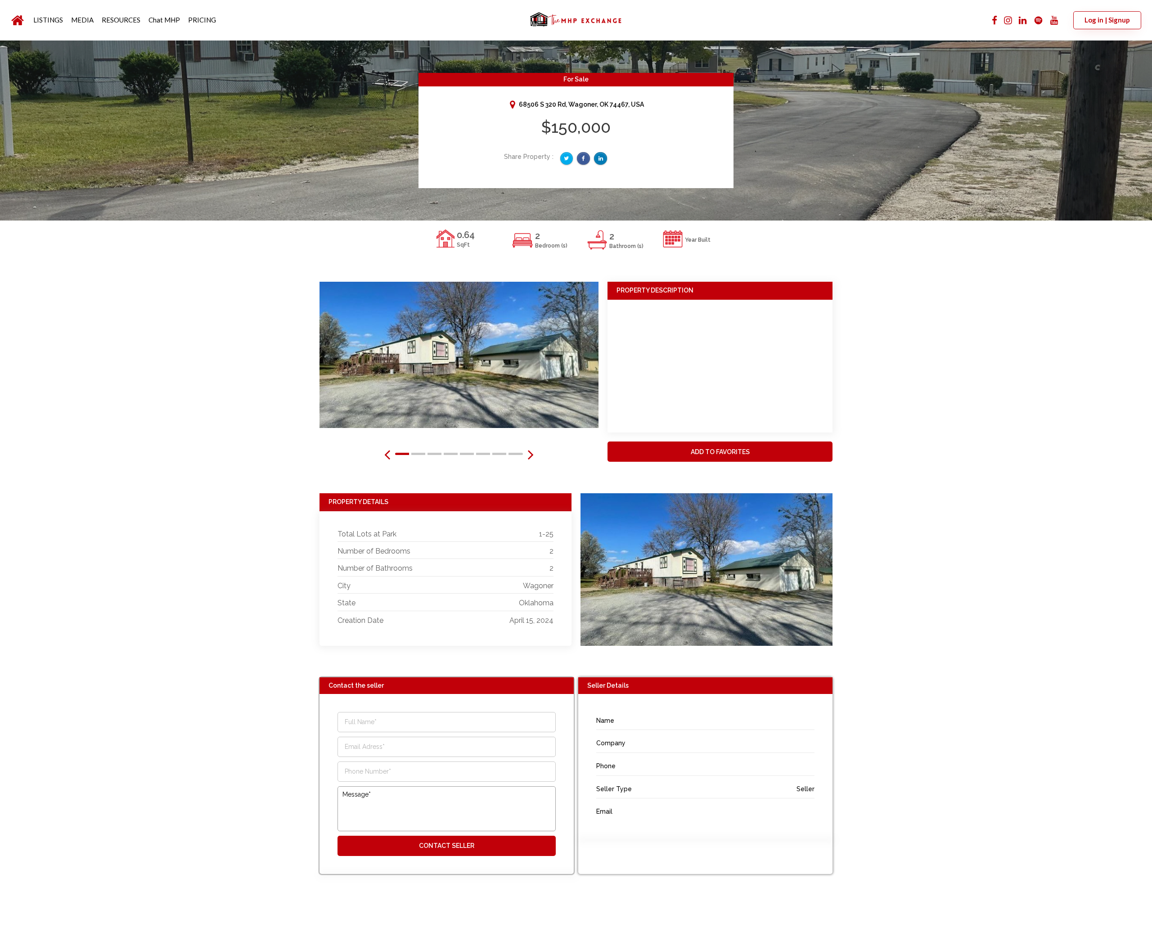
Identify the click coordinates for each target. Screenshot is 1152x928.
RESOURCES (121, 20)
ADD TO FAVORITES (720, 451)
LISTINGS (48, 20)
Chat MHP (164, 20)
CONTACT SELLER (446, 845)
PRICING (202, 20)
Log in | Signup (1107, 20)
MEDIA (82, 20)
